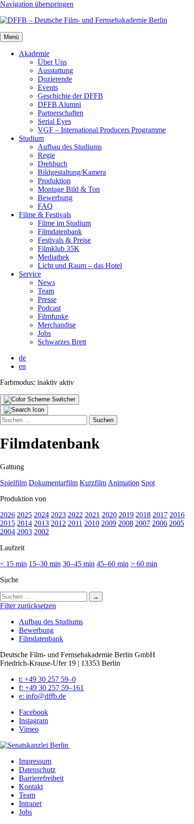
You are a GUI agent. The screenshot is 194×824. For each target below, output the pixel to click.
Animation (123, 483)
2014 (24, 523)
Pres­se (47, 299)
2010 (91, 523)
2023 (58, 515)
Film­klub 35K (59, 249)
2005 (176, 523)
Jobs (44, 333)
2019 (126, 515)
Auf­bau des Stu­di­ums (70, 147)
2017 (160, 515)
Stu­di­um (31, 138)
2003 (24, 532)
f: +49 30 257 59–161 (51, 688)
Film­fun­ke (53, 316)
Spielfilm (13, 483)
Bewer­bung (55, 198)
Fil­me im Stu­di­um (64, 223)
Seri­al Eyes (54, 121)
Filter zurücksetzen (28, 606)
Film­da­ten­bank (60, 232)
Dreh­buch (52, 164)
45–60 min (113, 564)
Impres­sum (35, 761)
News (46, 282)
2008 (125, 523)
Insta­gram (33, 721)
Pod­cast (49, 308)
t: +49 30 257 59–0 (47, 679)
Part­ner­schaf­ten (60, 113)
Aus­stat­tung (55, 70)
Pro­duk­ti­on (54, 181)
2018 (143, 515)
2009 (108, 523)
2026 (7, 515)
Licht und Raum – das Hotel (80, 265)
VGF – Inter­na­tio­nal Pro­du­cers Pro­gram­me (102, 130)
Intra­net (30, 804)
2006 (159, 523)
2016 (177, 515)
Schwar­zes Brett (62, 342)
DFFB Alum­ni (59, 104)
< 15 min (13, 564)
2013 (41, 523)
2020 (109, 515)
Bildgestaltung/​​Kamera (72, 172)
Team (46, 291)
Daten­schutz (37, 770)
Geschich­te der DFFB (70, 96)
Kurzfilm (93, 483)
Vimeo (29, 729)
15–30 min (45, 564)
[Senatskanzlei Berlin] (35, 745)
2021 (92, 515)
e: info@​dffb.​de (42, 696)
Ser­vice (30, 274)
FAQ (45, 206)
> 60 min (143, 564)
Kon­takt (31, 787)
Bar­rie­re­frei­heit (41, 778)
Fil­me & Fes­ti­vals (45, 215)
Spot (148, 483)
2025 (24, 515)
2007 (142, 523)
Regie (46, 155)
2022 (75, 515)
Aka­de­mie (34, 53)
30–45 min (79, 564)
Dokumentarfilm (53, 483)
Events (48, 87)
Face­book (33, 712)
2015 (7, 523)
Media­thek (53, 257)
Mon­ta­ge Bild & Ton (69, 189)
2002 (41, 532)
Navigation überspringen (36, 4)
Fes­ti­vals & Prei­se (64, 240)
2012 (58, 523)
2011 (75, 523)
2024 (41, 515)
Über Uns (52, 62)
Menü (11, 37)
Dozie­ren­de (55, 79)
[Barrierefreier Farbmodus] (39, 399)
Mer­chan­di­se (57, 325)
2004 (7, 532)
